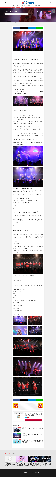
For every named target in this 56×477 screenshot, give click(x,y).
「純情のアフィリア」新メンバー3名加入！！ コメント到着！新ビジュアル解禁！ (32, 429)
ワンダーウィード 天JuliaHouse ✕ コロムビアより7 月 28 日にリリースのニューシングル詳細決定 (45, 464)
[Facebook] (16, 28)
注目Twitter (28, 5)
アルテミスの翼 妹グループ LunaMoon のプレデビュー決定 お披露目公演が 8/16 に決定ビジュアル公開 (10, 464)
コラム (22, 5)
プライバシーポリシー (30, 472)
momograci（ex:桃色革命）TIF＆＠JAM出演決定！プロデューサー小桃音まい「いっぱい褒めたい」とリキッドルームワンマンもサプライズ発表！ (32, 441)
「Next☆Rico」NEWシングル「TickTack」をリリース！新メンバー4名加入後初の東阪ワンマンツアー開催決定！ (22, 465)
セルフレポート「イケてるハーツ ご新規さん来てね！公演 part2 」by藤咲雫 (32, 435)
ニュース (14, 5)
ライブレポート (18, 5)
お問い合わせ (37, 472)
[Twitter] (24, 28)
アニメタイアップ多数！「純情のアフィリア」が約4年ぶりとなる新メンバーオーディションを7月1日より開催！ (33, 464)
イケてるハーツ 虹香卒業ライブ (14, 22)
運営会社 (25, 472)
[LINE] (39, 28)
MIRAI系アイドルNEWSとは (38, 5)
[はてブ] (32, 28)
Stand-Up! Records (20, 472)
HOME (6, 22)
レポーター (32, 5)
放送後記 (25, 5)
